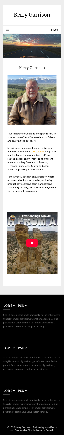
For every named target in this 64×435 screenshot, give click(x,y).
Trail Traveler (37, 151)
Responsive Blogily (25, 430)
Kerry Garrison (32, 15)
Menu (54, 29)
